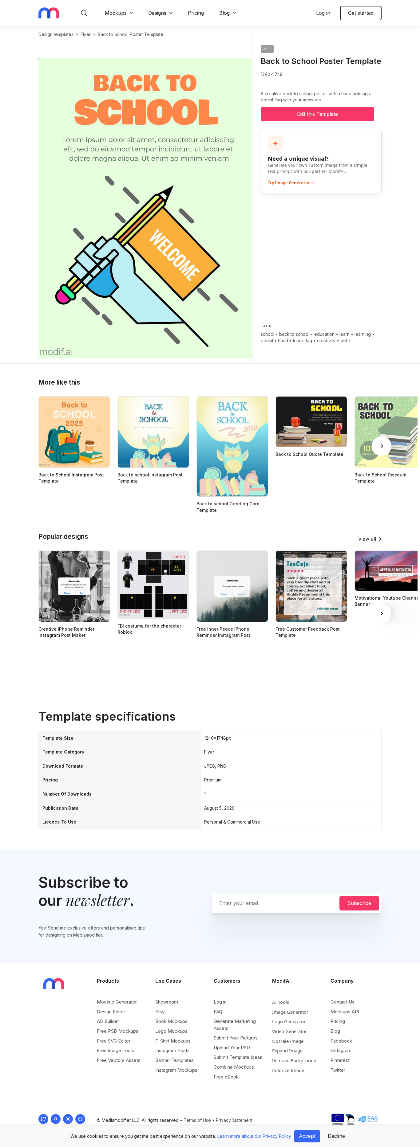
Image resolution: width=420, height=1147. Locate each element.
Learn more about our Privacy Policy (254, 1136)
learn (344, 334)
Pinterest (340, 1060)
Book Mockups (171, 1021)
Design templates (55, 34)
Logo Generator (289, 1021)
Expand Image (287, 1050)
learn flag (302, 340)
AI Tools (280, 1002)
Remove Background (294, 1060)
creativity (326, 340)
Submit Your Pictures (236, 1038)
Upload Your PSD (232, 1048)
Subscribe (359, 903)
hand (283, 340)
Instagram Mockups (176, 1070)
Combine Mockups (234, 1067)
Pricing (196, 13)
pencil (267, 340)
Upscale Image (287, 1041)
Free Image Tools (115, 1050)
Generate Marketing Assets (235, 1024)
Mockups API (345, 1012)
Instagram (341, 1050)
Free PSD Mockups (117, 1031)
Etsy (159, 1012)
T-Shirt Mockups (173, 1041)
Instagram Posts (172, 1050)
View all (367, 539)
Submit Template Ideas (238, 1057)
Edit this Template (317, 114)
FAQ (218, 1012)
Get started (361, 13)
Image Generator (290, 1012)
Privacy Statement (234, 1120)
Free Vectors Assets (119, 1060)
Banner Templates (174, 1060)
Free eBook (226, 1077)
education (324, 334)
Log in (323, 13)
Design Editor (111, 1012)
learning (363, 334)
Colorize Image (288, 1070)
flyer (86, 34)
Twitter (338, 1070)
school (267, 334)
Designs (157, 13)
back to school (294, 334)
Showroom (166, 1002)
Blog (224, 13)
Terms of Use (197, 1120)
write (345, 340)
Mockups (116, 13)
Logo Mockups (171, 1031)
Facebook (341, 1041)
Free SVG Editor (113, 1041)
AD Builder (108, 1021)
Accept (307, 1136)
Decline (336, 1136)
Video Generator (289, 1031)
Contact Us (343, 1002)
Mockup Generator (117, 1002)
